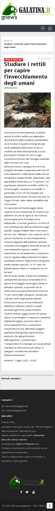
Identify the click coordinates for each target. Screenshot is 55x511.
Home (6, 40)
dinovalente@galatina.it (16, 406)
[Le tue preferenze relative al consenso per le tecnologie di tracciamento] (50, 506)
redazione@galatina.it (16, 410)
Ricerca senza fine (14, 60)
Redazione (12, 87)
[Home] (27, 11)
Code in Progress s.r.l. (27, 443)
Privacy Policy (8, 422)
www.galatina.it (23, 505)
